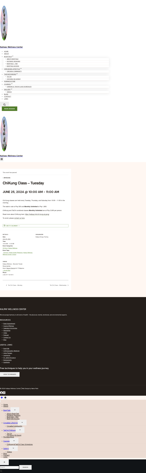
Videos (9, 92)
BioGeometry (7, 360)
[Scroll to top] (2, 398)
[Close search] (4, 462)
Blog (6, 94)
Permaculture (9, 81)
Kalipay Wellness (12, 248)
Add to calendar (12, 226)
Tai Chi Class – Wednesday (58, 285)
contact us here (19, 218)
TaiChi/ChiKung (9, 430)
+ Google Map (6, 270)
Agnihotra (6, 362)
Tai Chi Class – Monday (15, 285)
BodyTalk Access (13, 66)
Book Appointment (9, 324)
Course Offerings (8, 326)
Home (6, 51)
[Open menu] (1, 159)
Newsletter (6, 331)
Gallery (6, 449)
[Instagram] (4, 394)
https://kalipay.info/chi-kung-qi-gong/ (37, 214)
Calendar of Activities (10, 328)
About (6, 54)
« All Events (6, 178)
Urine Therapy (7, 353)
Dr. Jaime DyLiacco (9, 358)
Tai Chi (9, 77)
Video (5, 333)
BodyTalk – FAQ (12, 64)
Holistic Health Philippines (16, 252)
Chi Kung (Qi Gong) (14, 79)
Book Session (9, 109)
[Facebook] (1, 394)
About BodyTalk (12, 59)
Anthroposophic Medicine (11, 351)
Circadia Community (14, 71)
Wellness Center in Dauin (9, 254)
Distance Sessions (13, 61)
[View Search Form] (4, 105)
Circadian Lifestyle (10, 423)
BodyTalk (6, 349)
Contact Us (7, 338)
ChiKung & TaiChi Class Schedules (19, 87)
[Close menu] (0, 401)
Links (6, 99)
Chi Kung (5, 248)
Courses (6, 441)
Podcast (6, 335)
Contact (7, 96)
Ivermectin (6, 356)
